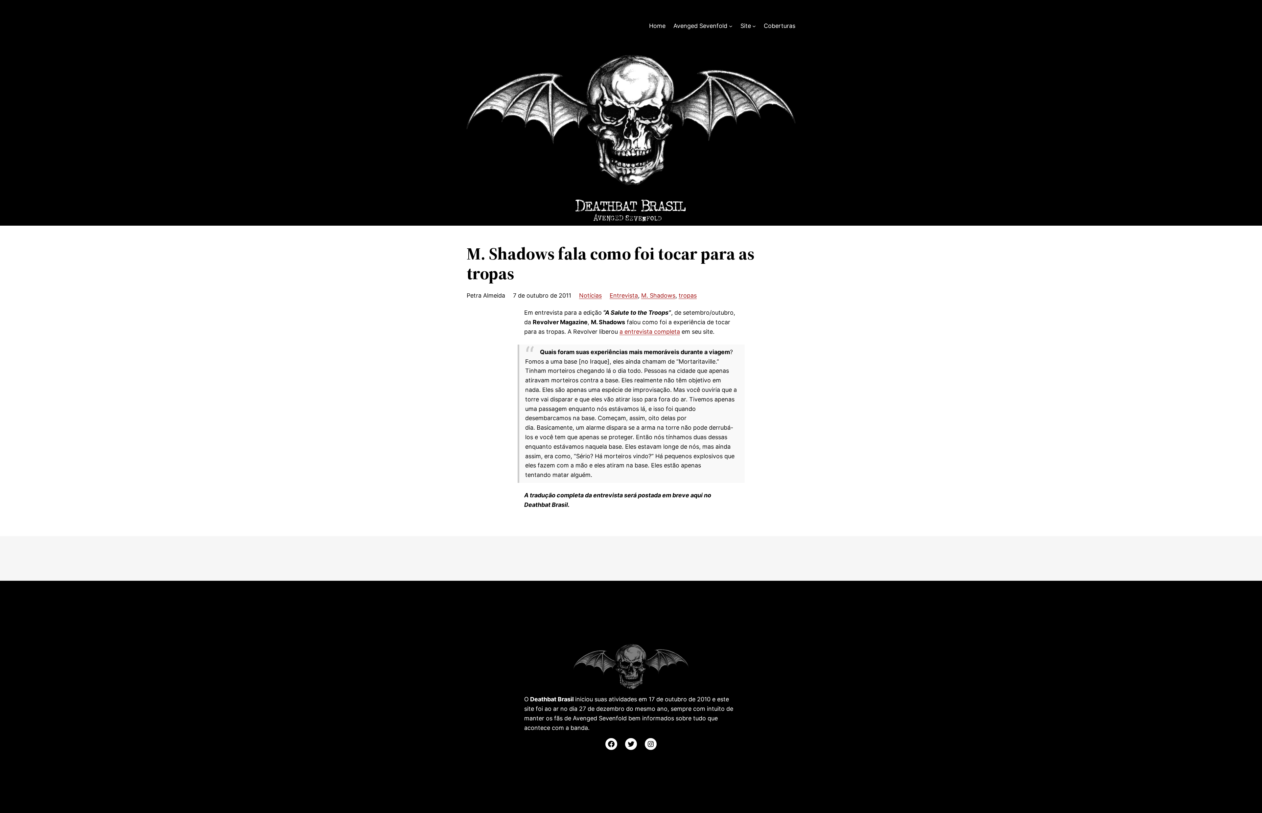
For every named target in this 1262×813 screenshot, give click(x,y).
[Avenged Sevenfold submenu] (731, 26)
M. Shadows (658, 295)
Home (657, 25)
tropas (688, 295)
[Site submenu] (754, 26)
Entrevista (624, 295)
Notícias (590, 295)
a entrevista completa (649, 331)
